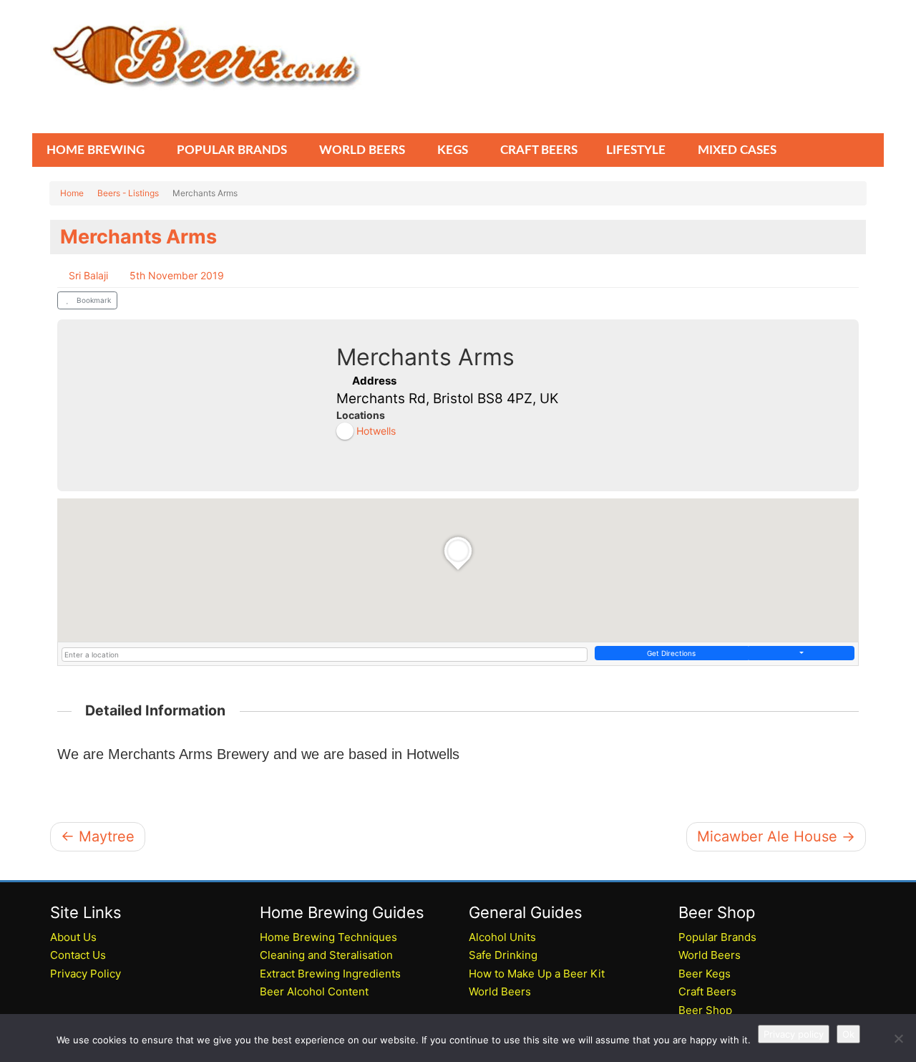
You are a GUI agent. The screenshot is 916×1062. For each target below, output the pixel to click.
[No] (898, 1038)
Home (72, 193)
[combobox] (325, 654)
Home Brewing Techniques (328, 937)
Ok (848, 1034)
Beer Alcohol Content (314, 991)
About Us (73, 937)
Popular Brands (717, 937)
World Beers (500, 991)
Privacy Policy (85, 973)
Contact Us (78, 955)
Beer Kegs (704, 973)
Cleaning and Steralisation (326, 955)
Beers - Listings (128, 193)
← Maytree (98, 836)
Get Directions (671, 653)
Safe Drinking (503, 955)
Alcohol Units (502, 937)
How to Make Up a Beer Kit (537, 973)
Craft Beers (707, 991)
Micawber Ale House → (776, 836)
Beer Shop (705, 1010)
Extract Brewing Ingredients (330, 973)
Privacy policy (794, 1034)
